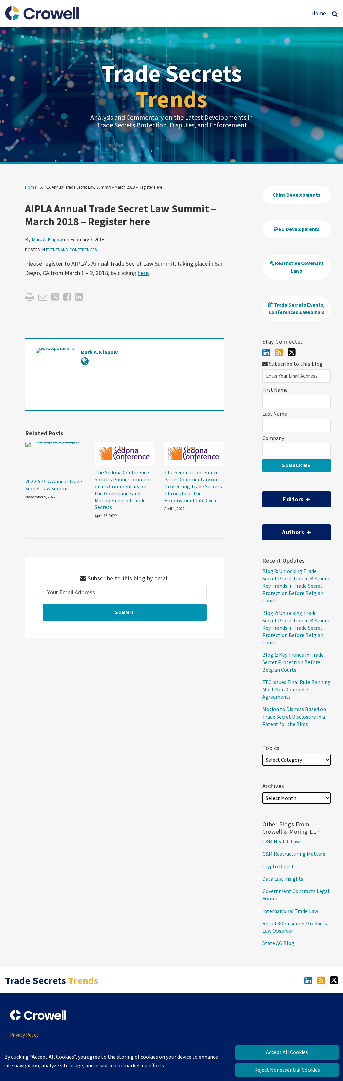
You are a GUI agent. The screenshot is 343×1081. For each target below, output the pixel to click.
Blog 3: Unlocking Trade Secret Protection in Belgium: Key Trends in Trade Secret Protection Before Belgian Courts (296, 586)
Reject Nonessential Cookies (287, 1069)
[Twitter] (292, 352)
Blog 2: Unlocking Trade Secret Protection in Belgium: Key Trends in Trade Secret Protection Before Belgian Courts (296, 627)
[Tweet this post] (55, 296)
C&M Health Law (281, 841)
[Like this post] (67, 296)
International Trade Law (290, 910)
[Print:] (29, 296)
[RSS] (279, 352)
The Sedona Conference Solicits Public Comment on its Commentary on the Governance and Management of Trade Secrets (123, 489)
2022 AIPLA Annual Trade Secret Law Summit (53, 485)
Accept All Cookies (287, 1052)
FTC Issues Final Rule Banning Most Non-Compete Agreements (296, 689)
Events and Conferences (71, 250)
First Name (275, 390)
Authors (284, 530)
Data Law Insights (282, 878)
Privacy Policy (24, 1035)
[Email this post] (42, 296)
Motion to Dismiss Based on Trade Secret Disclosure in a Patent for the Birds (294, 716)
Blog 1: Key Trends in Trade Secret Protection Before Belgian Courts (293, 662)
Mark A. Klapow (47, 239)
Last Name (274, 414)
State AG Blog (278, 943)
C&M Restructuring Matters (293, 853)
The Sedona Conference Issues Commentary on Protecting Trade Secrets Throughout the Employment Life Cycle (193, 486)
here (143, 273)
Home (318, 13)
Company (273, 438)
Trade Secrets (171, 86)
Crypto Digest (278, 866)
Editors (283, 497)
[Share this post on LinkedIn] (79, 296)
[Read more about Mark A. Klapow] (85, 361)
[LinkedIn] (266, 352)
